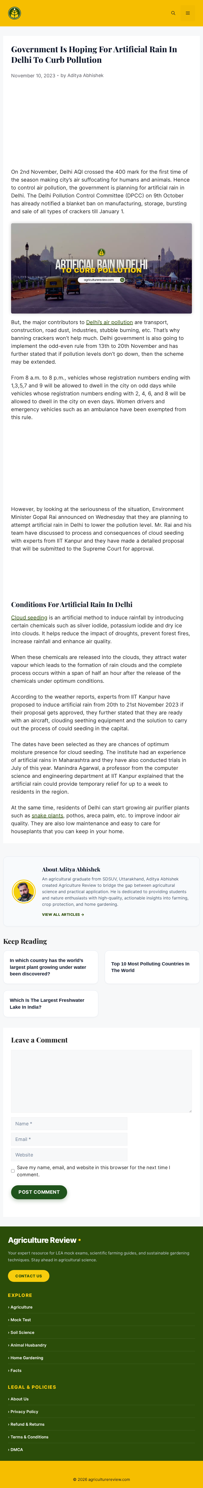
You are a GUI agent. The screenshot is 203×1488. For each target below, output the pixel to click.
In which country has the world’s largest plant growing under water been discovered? (48, 967)
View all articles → (63, 914)
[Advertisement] (101, 121)
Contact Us (28, 1276)
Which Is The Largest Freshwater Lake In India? (47, 1003)
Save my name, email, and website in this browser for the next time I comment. (93, 1171)
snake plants (47, 815)
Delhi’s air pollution (109, 322)
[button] (173, 13)
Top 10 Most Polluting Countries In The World (150, 967)
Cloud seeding (29, 617)
